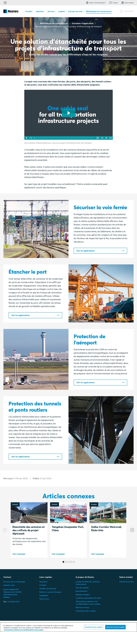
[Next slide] (132, 530)
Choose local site (126, 582)
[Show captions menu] (98, 138)
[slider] (64, 138)
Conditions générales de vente (88, 598)
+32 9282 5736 (13, 602)
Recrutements (81, 591)
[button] (63, 562)
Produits (42, 585)
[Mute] (102, 138)
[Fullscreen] (110, 138)
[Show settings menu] (106, 138)
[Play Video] (26, 138)
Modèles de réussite (47, 588)
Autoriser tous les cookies (115, 627)
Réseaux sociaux (82, 607)
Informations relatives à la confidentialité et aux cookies (23, 630)
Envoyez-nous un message (14, 582)
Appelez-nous (9, 585)
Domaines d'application (82, 23)
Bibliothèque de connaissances (54, 23)
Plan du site (44, 599)
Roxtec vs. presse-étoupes (50, 592)
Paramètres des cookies (86, 611)
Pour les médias (82, 588)
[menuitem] (29, 11)
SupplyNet (43, 595)
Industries (43, 582)
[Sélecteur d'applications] (5, 2)
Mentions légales (83, 594)
